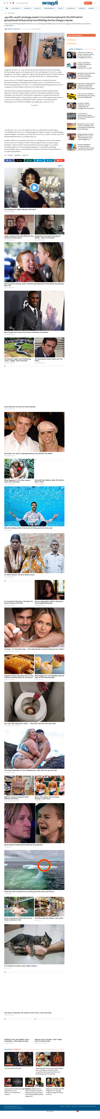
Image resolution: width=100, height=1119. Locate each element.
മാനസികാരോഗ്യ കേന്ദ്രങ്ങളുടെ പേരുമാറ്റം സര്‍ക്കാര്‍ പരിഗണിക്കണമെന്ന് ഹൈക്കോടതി (86, 116)
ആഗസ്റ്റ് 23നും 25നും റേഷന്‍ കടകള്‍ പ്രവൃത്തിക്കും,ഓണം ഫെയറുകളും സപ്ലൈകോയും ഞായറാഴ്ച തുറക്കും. (86, 126)
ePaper (89, 3)
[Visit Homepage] (50, 3)
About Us (62, 1106)
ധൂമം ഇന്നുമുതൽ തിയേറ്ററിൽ (12, 1068)
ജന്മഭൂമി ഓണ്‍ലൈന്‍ (13, 29)
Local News (70, 8)
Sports (37, 8)
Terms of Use (75, 1106)
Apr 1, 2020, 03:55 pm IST (26, 29)
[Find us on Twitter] (10, 3)
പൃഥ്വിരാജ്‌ (10, 155)
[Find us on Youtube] (13, 3)
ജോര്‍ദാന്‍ (25, 155)
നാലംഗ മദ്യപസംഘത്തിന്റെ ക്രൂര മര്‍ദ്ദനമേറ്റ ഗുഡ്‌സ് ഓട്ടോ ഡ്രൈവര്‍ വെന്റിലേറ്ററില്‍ (86, 95)
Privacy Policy (82, 1106)
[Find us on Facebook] (4, 3)
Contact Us (67, 1106)
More (60, 8)
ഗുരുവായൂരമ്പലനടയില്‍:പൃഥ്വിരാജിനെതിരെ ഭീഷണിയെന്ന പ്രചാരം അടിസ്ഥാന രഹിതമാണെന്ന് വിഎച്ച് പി (17, 1091)
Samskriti (82, 8)
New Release (29, 1085)
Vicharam (27, 8)
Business (91, 8)
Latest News (15, 8)
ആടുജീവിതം (17, 155)
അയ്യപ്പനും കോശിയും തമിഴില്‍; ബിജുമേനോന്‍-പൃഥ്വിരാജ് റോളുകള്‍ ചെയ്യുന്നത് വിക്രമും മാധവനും (55, 1091)
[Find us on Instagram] (7, 3)
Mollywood (8, 1085)
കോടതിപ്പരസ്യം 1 (72, 40)
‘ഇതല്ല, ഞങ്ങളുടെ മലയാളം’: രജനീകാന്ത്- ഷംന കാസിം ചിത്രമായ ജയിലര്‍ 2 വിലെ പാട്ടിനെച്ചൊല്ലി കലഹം (85, 136)
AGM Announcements (91, 1106)
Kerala (38, 1064)
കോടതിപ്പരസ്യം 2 (72, 44)
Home (5, 13)
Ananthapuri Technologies (17, 1108)
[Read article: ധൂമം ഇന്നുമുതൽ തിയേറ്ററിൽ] (18, 1059)
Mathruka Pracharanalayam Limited (12, 1106)
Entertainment (49, 8)
